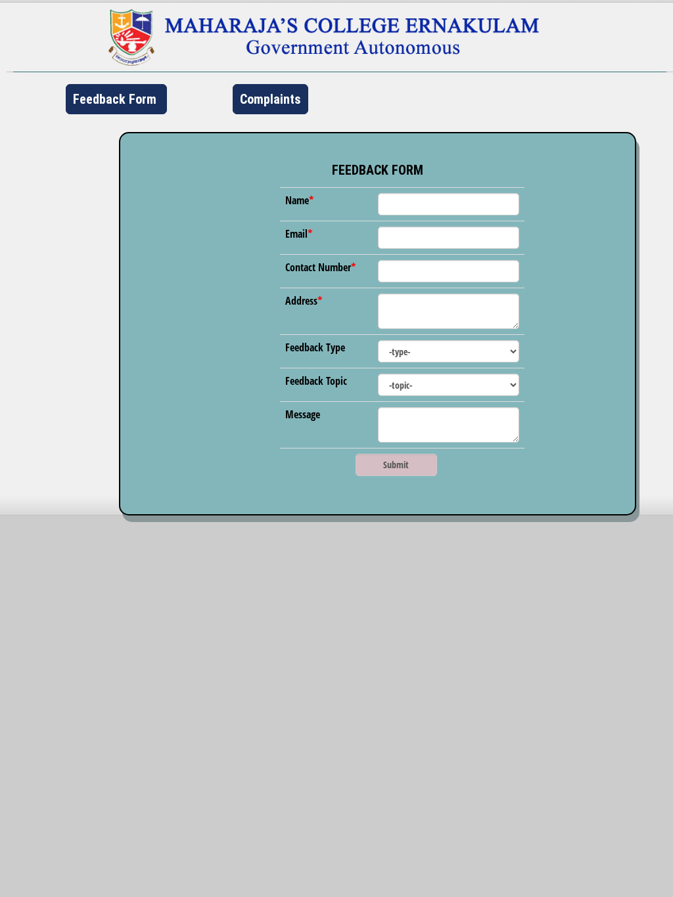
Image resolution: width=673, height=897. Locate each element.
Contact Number (318, 267)
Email (296, 234)
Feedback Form (116, 99)
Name (297, 200)
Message (302, 414)
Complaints (270, 99)
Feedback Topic (316, 381)
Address (301, 301)
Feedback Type (315, 347)
